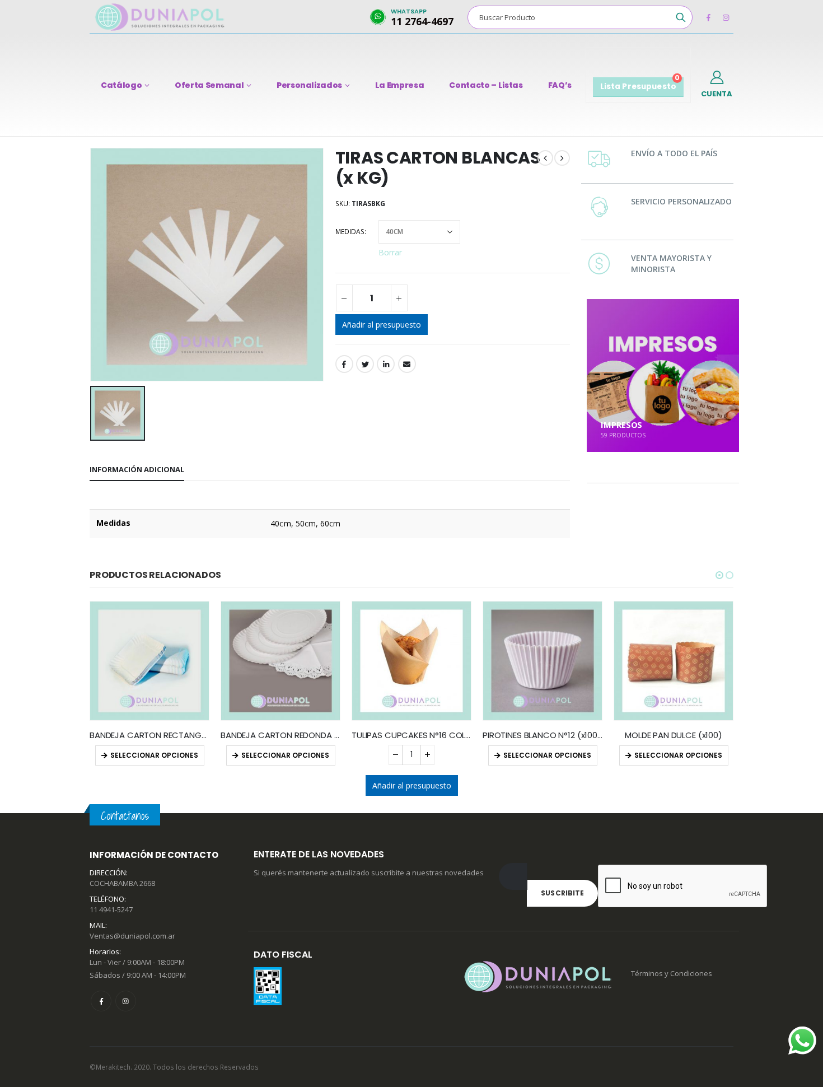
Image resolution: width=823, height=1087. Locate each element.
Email (407, 364)
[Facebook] (708, 17)
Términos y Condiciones (671, 973)
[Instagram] (725, 17)
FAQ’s (560, 85)
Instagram (125, 1001)
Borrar (390, 251)
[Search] (681, 17)
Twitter (365, 364)
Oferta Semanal (209, 85)
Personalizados (309, 85)
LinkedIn (386, 364)
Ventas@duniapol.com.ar (132, 936)
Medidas (349, 231)
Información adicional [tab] (137, 469)
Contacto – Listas (485, 85)
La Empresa (399, 85)
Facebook (344, 364)
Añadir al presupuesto (381, 324)
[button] (719, 575)
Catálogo (121, 85)
